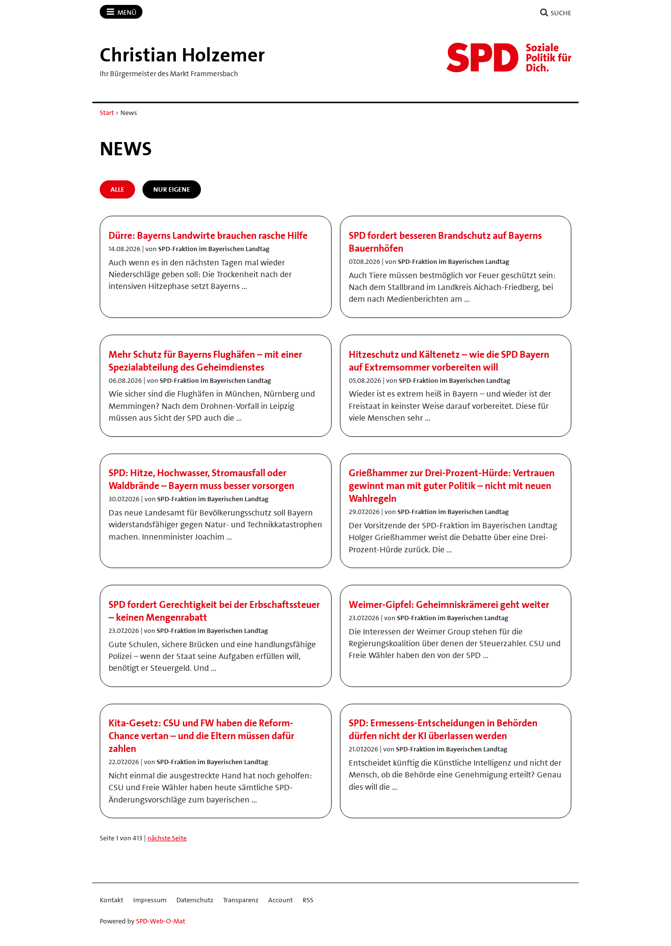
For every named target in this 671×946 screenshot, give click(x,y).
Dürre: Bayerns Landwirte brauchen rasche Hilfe (208, 235)
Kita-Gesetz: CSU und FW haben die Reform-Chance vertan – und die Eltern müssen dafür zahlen (201, 736)
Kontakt (111, 899)
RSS (308, 899)
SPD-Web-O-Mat (160, 921)
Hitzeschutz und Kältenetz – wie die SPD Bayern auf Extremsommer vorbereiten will (449, 360)
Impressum (150, 899)
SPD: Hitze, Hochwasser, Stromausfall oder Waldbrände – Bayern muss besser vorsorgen (201, 479)
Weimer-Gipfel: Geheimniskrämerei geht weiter (449, 604)
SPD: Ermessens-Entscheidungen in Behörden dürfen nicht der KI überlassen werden (443, 729)
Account (280, 899)
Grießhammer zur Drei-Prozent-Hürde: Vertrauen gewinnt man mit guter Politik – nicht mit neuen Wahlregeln (452, 485)
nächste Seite (167, 837)
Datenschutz (194, 899)
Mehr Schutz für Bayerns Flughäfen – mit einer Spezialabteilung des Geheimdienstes (205, 360)
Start (107, 112)
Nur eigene (171, 189)
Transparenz (240, 899)
